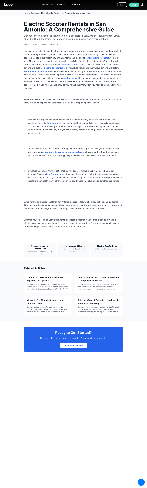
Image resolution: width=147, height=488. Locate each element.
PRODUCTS (46, 5)
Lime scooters (75, 152)
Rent (122, 5)
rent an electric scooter (97, 58)
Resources (35, 13)
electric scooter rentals (74, 64)
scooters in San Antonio (55, 152)
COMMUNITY (77, 5)
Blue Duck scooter (55, 174)
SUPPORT (61, 5)
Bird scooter (53, 123)
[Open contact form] (141, 482)
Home (26, 13)
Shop (134, 5)
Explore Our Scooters (73, 345)
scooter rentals (69, 78)
